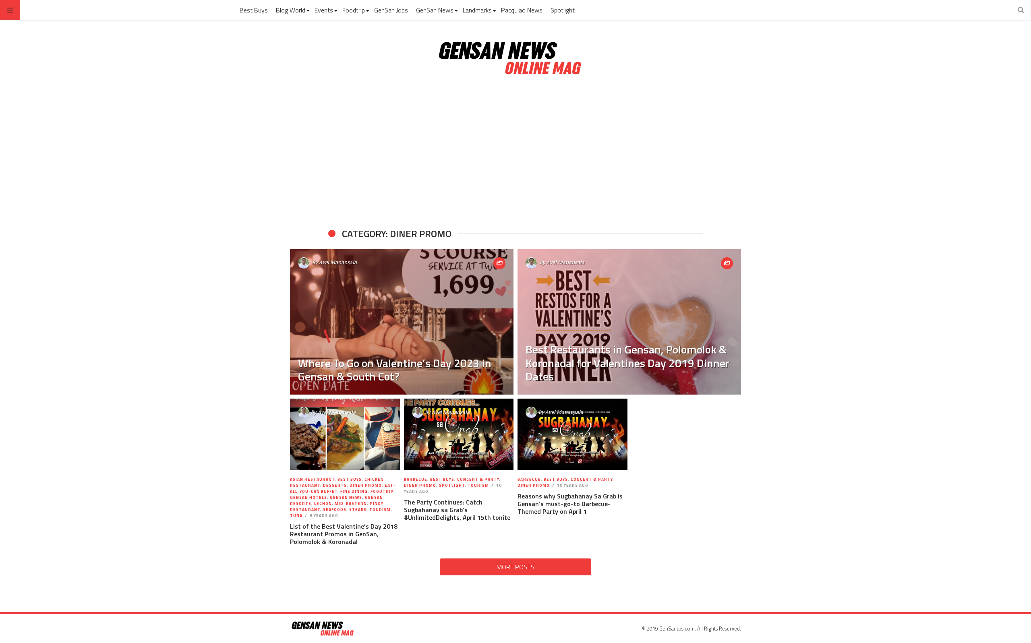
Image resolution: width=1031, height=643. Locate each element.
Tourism (380, 510)
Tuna (296, 516)
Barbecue (415, 479)
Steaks (357, 510)
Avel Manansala (338, 262)
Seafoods (334, 510)
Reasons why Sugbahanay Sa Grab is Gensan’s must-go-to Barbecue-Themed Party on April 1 (570, 503)
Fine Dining (354, 491)
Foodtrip (353, 10)
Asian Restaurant (312, 479)
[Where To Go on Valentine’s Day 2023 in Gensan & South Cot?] (401, 322)
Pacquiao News (521, 10)
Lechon (323, 503)
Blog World (290, 10)
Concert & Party (478, 479)
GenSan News (434, 10)
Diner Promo (366, 485)
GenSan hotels (308, 497)
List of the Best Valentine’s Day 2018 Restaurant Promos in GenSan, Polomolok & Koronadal (343, 533)
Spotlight (563, 10)
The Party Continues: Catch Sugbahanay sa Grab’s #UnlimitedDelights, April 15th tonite (457, 509)
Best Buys (254, 10)
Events (324, 10)
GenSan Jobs (391, 10)
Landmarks (477, 10)
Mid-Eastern (351, 503)
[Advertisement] (515, 152)
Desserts (335, 485)
